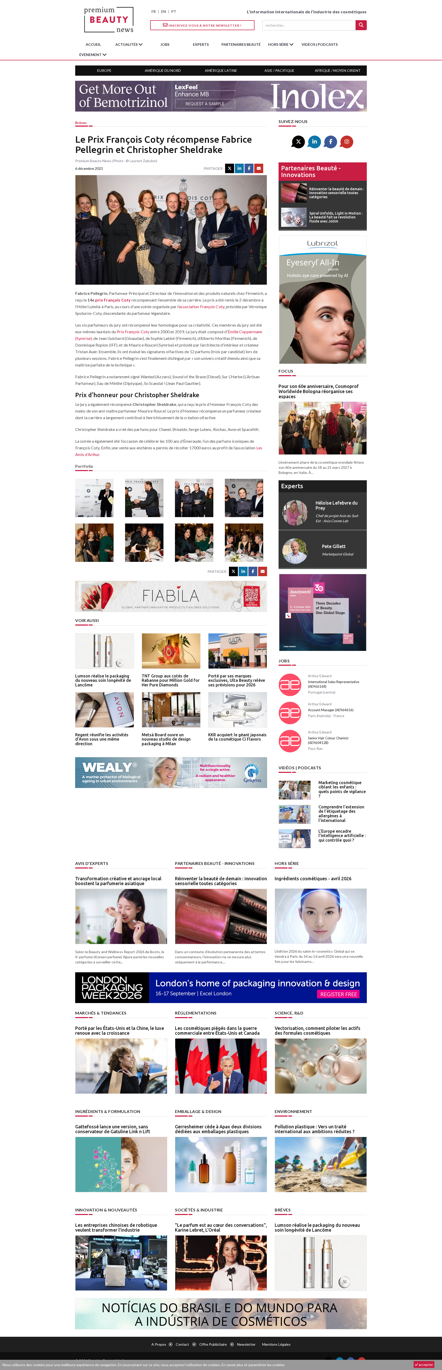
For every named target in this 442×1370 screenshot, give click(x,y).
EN (163, 11)
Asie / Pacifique (279, 70)
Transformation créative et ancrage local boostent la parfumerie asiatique (118, 881)
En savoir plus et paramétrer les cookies (253, 1365)
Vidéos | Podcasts (320, 44)
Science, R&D (289, 1012)
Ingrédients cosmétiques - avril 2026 (313, 878)
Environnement (293, 1111)
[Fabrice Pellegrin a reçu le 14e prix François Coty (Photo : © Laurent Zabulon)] (196, 498)
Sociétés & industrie (199, 1209)
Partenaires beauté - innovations (311, 171)
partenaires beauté (241, 44)
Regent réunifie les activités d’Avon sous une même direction (101, 739)
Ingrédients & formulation (107, 1111)
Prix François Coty (133, 331)
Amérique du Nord (163, 70)
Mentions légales (276, 1344)
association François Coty (201, 306)
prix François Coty (113, 299)
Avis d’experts (91, 863)
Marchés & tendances (101, 1012)
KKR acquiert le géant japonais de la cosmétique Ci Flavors (237, 737)
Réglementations (196, 1012)
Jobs (284, 660)
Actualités (126, 44)
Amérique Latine (221, 70)
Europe (104, 70)
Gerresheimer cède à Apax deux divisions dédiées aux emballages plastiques (218, 1129)
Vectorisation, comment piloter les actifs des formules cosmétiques (317, 1031)
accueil (93, 44)
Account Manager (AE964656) (330, 710)
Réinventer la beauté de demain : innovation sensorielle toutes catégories (221, 881)
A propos (158, 1344)
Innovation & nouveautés (106, 1209)
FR (153, 11)
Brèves (81, 122)
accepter (425, 1364)
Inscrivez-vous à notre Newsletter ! (204, 25)
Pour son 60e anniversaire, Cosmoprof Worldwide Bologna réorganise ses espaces (319, 391)
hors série (278, 44)
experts (201, 44)
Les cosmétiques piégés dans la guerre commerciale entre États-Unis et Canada (217, 1031)
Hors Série (287, 863)
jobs (164, 44)
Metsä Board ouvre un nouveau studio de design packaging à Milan (166, 739)
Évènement (90, 54)
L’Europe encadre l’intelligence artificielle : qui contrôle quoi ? (342, 835)
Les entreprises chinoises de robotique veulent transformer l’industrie (116, 1227)
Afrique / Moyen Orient (338, 70)
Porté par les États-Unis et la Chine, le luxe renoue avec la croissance (119, 1031)
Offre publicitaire (213, 1344)
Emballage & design (198, 1111)
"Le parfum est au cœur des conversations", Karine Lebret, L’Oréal (221, 1227)
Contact (182, 1344)
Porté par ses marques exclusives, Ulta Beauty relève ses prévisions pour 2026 (236, 680)
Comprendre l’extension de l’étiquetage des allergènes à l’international (341, 814)
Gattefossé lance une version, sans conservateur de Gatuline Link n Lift (112, 1129)
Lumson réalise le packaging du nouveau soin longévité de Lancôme (103, 680)
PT (173, 11)
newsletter (246, 1344)
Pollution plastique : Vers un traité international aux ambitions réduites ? (315, 1129)
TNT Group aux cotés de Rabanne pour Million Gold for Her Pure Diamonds (171, 680)
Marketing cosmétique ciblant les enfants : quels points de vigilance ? (342, 789)
